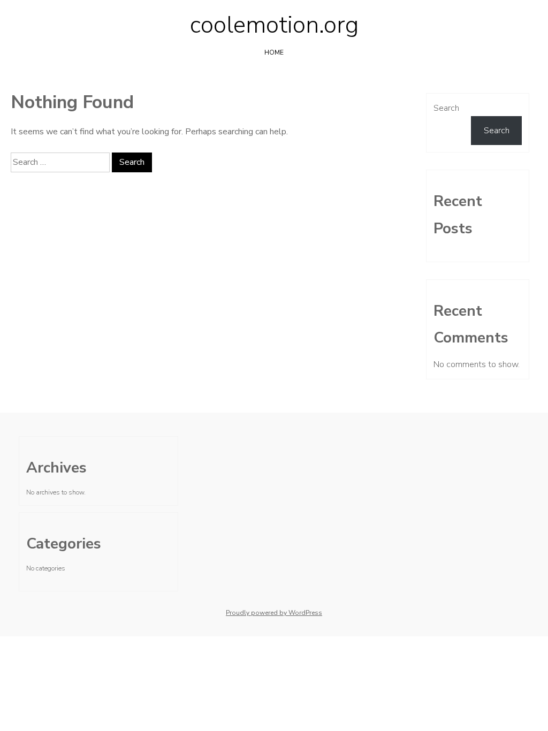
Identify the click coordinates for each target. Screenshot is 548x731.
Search (446, 108)
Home (274, 52)
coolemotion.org (274, 25)
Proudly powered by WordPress (274, 612)
